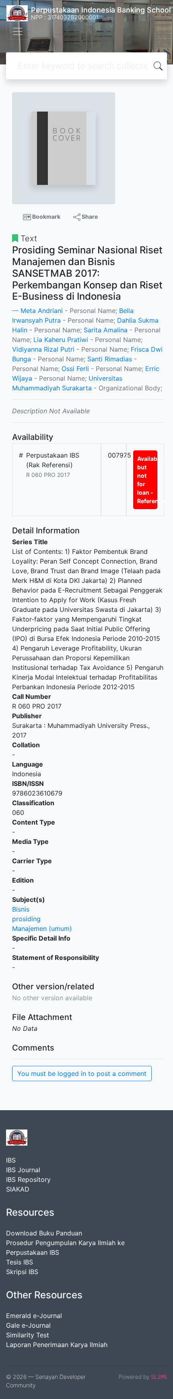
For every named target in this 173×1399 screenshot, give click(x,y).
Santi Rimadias (109, 359)
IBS (11, 1160)
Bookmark (45, 216)
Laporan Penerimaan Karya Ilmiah (56, 1345)
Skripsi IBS (22, 1272)
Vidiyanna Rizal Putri (43, 349)
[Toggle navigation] (17, 31)
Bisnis (20, 909)
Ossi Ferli (75, 369)
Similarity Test (27, 1335)
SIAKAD (17, 1189)
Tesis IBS (19, 1262)
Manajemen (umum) (42, 928)
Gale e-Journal (28, 1325)
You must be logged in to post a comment (81, 1073)
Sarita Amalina (106, 330)
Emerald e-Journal (34, 1316)
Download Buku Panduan (44, 1233)
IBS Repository (28, 1179)
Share (89, 216)
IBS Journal (23, 1170)
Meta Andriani (42, 311)
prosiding (26, 919)
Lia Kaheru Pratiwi (60, 340)
